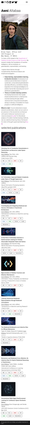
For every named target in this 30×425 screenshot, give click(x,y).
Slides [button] (17, 192)
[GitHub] (7, 2)
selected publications (13, 127)
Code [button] (10, 164)
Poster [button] (10, 192)
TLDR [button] (9, 160)
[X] (13, 2)
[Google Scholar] (5, 2)
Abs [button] (3, 160)
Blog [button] (4, 164)
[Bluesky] (16, 2)
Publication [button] (5, 224)
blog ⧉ (13, 116)
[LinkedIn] (10, 2)
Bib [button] (20, 160)
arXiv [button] (15, 160)
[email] (2, 2)
